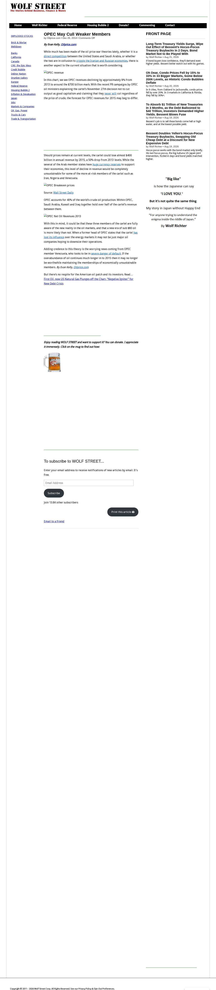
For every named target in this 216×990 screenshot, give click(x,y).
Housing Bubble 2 (98, 25)
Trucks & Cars (18, 114)
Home (18, 25)
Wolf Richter (39, 25)
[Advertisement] (146, 9)
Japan (14, 98)
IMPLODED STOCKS (22, 36)
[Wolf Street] (38, 11)
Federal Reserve (67, 25)
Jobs (13, 102)
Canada (15, 61)
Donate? (124, 25)
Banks (14, 53)
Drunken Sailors (19, 77)
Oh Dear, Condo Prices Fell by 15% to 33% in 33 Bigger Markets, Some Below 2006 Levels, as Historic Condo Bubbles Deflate (175, 77)
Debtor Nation (18, 73)
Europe (14, 82)
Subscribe (54, 493)
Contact (170, 25)
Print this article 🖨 (122, 512)
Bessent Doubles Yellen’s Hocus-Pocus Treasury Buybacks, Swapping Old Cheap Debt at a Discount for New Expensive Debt (174, 138)
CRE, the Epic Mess (21, 65)
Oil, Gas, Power (19, 110)
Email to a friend (54, 521)
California (16, 57)
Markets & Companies (22, 106)
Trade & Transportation (23, 118)
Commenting (147, 25)
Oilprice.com (68, 44)
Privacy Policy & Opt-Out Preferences (96, 988)
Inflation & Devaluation (23, 94)
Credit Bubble (18, 69)
